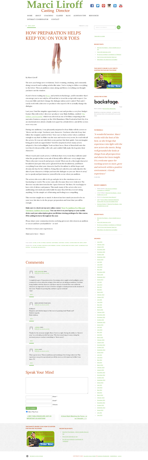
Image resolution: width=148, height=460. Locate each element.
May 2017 (99, 287)
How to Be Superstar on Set (104, 52)
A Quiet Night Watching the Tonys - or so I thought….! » (74, 417)
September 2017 (101, 277)
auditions (61, 242)
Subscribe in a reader (99, 36)
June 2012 (99, 415)
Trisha (37, 349)
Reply (31, 294)
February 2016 (100, 312)
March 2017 (100, 292)
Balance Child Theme (90, 456)
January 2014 (100, 370)
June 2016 (99, 302)
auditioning (55, 242)
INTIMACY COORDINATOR (37, 19)
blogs (48, 96)
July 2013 (99, 385)
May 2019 (99, 269)
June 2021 (99, 242)
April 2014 (99, 362)
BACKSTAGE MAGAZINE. (109, 108)
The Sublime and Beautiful (38, 247)
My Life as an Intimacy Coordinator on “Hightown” (109, 54)
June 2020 (99, 264)
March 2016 (100, 309)
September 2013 (101, 380)
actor (38, 242)
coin (98, 199)
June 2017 (99, 284)
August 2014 (100, 352)
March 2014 (100, 365)
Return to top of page (36, 456)
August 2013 (100, 382)
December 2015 (101, 314)
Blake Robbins (51, 245)
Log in (119, 456)
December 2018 (101, 272)
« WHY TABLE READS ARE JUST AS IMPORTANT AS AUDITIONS (39, 417)
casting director (74, 242)
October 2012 (100, 405)
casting (67, 242)
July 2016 (99, 299)
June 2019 (99, 267)
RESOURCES (94, 16)
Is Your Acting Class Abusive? (109, 197)
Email (54, 400)
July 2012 (99, 412)
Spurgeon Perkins (101, 204)
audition (48, 242)
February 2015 (100, 340)
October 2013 (100, 377)
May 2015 (99, 332)
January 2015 (100, 342)
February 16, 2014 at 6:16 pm (42, 304)
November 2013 (101, 375)
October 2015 (100, 319)
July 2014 (99, 355)
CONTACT (55, 19)
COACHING (48, 16)
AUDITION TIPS (79, 16)
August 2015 (100, 325)
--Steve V (37, 327)
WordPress (113, 456)
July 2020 (99, 262)
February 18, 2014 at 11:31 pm (42, 329)
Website (55, 404)
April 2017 (99, 289)
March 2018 (100, 274)
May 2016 (99, 304)
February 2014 (100, 367)
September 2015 (101, 322)
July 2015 (99, 327)
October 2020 (100, 254)
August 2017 (100, 279)
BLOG (68, 16)
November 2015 (101, 317)
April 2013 (99, 392)
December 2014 (101, 345)
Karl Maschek (39, 271)
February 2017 (100, 294)
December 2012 (101, 400)
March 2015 (100, 337)
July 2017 (99, 282)
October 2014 (100, 347)
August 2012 (100, 410)
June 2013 (99, 387)
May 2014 (99, 360)
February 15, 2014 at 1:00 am (42, 273)
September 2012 (101, 407)
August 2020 (100, 259)
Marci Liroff (43, 7)
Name (54, 396)
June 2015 (99, 329)
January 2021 (100, 247)
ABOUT (38, 16)
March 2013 (100, 395)
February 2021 (100, 244)
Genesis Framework (103, 456)
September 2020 (101, 257)
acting (34, 242)
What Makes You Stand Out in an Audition (107, 59)
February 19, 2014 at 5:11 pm (42, 351)
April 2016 (99, 307)
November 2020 (101, 252)
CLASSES (59, 16)
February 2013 (100, 397)
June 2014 (99, 357)
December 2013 (101, 372)
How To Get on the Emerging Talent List (106, 57)
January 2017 (100, 297)
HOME (29, 16)
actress (43, 242)
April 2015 (99, 335)
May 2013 (99, 390)
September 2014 (101, 350)
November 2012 (101, 402)
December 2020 (101, 249)
